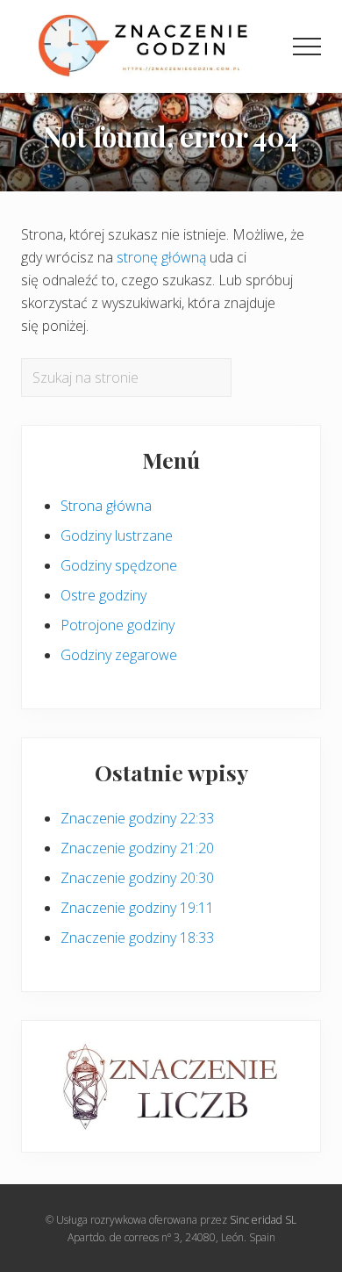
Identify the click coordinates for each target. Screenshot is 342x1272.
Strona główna (106, 505)
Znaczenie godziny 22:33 (137, 818)
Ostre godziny (103, 595)
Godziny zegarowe (119, 655)
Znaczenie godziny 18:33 (137, 937)
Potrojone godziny (118, 625)
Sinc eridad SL (263, 1219)
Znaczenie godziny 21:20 (137, 848)
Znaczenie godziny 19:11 (137, 907)
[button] (307, 46)
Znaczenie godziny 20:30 (137, 878)
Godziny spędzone (119, 565)
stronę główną (161, 257)
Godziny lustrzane (117, 535)
